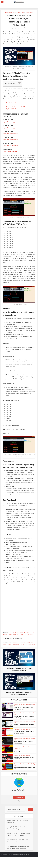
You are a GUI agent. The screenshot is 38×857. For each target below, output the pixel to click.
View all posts (19, 797)
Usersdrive (15, 632)
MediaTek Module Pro (11, 103)
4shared (5, 634)
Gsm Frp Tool (29, 12)
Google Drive (30, 632)
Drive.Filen (16, 634)
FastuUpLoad (31, 644)
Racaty (10, 634)
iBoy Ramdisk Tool (11, 109)
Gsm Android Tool (10, 12)
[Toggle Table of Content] (18, 83)
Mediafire (22, 632)
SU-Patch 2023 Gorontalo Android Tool (16, 107)
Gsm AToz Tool (23, 28)
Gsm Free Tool (20, 12)
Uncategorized (17, 748)
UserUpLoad (31, 634)
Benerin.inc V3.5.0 (10, 105)
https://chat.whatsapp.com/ (10, 122)
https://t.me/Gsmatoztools (10, 151)
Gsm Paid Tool (26, 755)
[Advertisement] (19, 608)
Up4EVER (23, 634)
